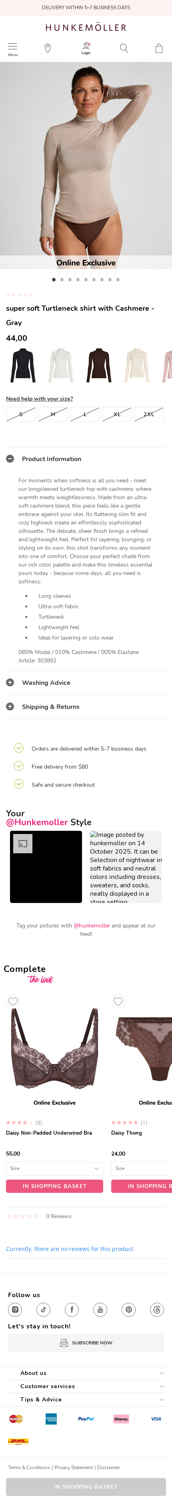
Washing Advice (46, 682)
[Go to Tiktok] (43, 1310)
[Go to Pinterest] (129, 1310)
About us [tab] (33, 1373)
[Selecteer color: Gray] (61, 365)
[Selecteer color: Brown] (99, 365)
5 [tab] (86, 279)
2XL (149, 414)
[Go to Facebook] (72, 1310)
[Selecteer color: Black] (23, 365)
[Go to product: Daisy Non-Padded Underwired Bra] (54, 1091)
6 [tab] (94, 279)
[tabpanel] (86, 165)
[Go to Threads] (157, 1310)
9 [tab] (118, 279)
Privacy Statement (73, 1467)
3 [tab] (70, 279)
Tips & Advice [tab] (41, 1399)
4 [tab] (78, 279)
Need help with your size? (39, 399)
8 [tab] (110, 279)
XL (117, 414)
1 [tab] (54, 279)
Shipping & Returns (51, 706)
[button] (46, 867)
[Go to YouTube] (100, 1310)
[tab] (86, 459)
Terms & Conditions (29, 1467)
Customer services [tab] (47, 1386)
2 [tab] (62, 279)
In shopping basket (86, 1487)
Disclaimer (108, 1467)
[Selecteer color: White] (137, 365)
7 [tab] (102, 279)
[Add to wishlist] (13, 1001)
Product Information (51, 459)
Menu (13, 55)
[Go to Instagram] (15, 1310)
